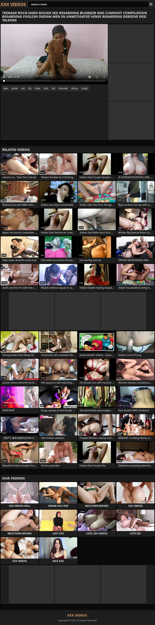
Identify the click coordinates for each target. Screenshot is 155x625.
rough (84, 88)
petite (15, 88)
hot (53, 88)
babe (37, 88)
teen (6, 88)
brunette (63, 88)
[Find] (151, 4)
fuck (46, 88)
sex (23, 88)
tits (29, 88)
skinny (74, 88)
